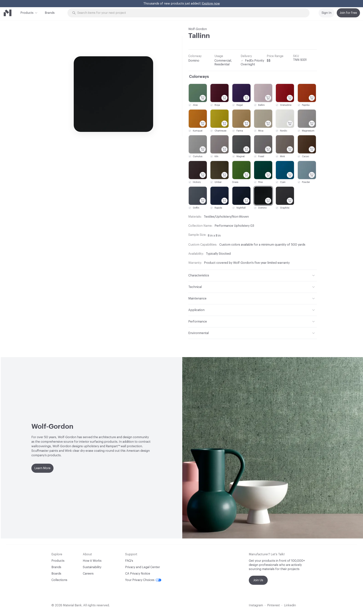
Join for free (348, 12)
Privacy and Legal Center (142, 567)
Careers (88, 573)
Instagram (256, 605)
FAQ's (129, 560)
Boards (56, 573)
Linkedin (290, 605)
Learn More (42, 468)
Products (26, 12)
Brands (50, 12)
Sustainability (92, 567)
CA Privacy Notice (137, 573)
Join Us (258, 580)
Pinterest (273, 605)
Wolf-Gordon (197, 29)
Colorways (199, 77)
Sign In (326, 12)
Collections (59, 580)
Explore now (211, 3)
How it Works (92, 560)
